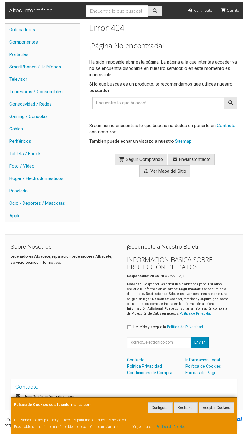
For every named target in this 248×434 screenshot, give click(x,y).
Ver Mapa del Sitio (167, 171)
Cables (16, 129)
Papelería (18, 191)
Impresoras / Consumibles (36, 91)
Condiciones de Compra (149, 372)
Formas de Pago (201, 372)
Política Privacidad (144, 366)
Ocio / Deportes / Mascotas (37, 203)
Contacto (226, 125)
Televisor (18, 79)
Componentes (23, 42)
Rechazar (186, 408)
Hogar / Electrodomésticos (36, 178)
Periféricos (20, 141)
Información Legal (202, 359)
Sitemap (183, 141)
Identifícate (202, 10)
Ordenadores (22, 29)
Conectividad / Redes (30, 104)
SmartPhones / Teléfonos (35, 67)
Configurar (160, 408)
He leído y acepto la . (168, 327)
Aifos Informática (31, 10)
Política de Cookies (170, 427)
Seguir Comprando (144, 159)
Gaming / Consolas (28, 116)
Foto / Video (21, 166)
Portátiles (18, 54)
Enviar (199, 342)
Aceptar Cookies (216, 408)
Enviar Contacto (194, 159)
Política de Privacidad (196, 313)
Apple (15, 215)
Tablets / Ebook (25, 153)
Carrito (232, 10)
